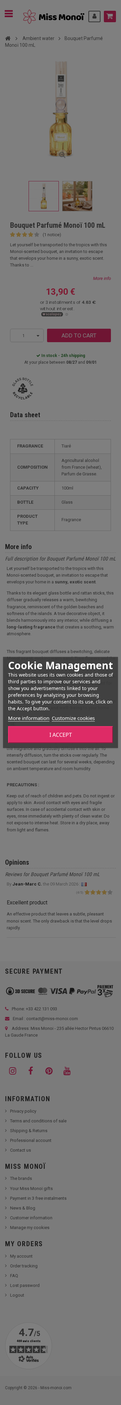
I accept (60, 734)
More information (28, 718)
